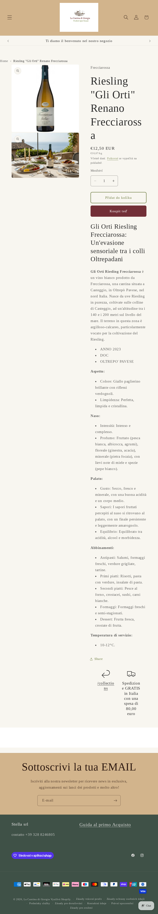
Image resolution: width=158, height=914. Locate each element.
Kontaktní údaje (97, 903)
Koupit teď (118, 211)
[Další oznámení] (150, 41)
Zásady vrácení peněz (89, 898)
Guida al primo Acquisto (105, 824)
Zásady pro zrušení (81, 907)
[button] (10, 17)
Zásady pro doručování (68, 903)
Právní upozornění (122, 903)
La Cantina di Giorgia (37, 899)
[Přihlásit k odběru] (115, 800)
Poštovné (112, 158)
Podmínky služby (39, 903)
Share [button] (98, 659)
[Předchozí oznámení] (8, 41)
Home (4, 61)
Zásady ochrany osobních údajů (126, 898)
